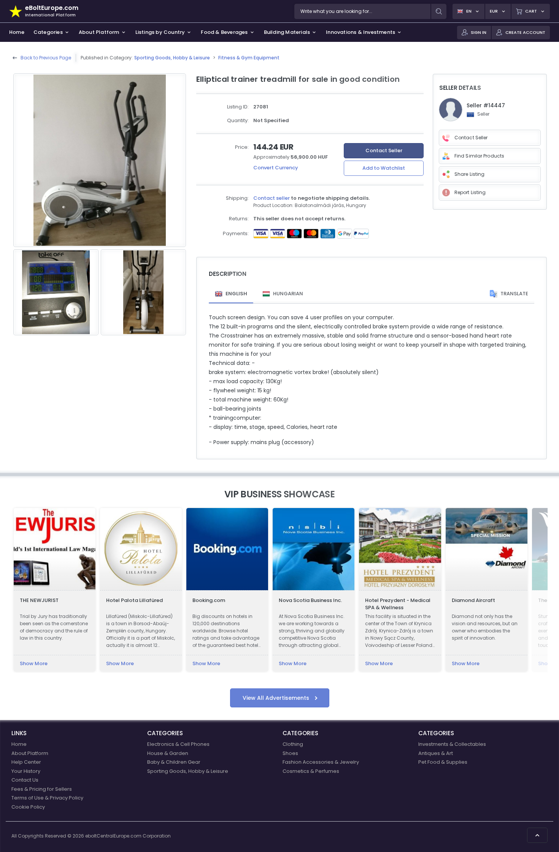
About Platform (29, 753)
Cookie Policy (28, 807)
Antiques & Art (435, 753)
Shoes (290, 753)
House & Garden (167, 753)
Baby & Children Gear (173, 762)
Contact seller (271, 198)
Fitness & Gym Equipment (249, 57)
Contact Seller (383, 150)
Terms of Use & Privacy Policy (47, 797)
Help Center (26, 762)
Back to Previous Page (46, 57)
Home (19, 744)
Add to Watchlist (383, 168)
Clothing (293, 744)
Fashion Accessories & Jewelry (321, 762)
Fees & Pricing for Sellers (41, 789)
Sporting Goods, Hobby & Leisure (172, 57)
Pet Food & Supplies (442, 762)
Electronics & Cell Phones (178, 744)
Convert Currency (275, 167)
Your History (25, 771)
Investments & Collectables (452, 744)
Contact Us (24, 780)
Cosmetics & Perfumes (311, 771)
